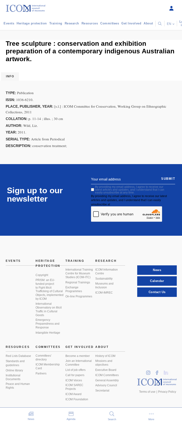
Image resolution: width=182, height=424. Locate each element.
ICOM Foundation (76, 399)
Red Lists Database (18, 356)
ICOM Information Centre (106, 271)
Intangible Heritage (48, 332)
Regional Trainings (77, 282)
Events (9, 23)
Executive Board (105, 370)
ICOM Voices (73, 380)
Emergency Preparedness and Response (47, 323)
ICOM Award (73, 394)
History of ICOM (105, 356)
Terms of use (147, 391)
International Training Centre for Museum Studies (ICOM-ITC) (79, 273)
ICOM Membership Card (48, 366)
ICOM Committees (107, 375)
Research (72, 23)
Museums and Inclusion (104, 285)
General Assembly (107, 380)
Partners (41, 373)
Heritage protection (32, 23)
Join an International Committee (78, 362)
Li (167, 371)
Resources (90, 23)
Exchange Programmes (73, 289)
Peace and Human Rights (18, 385)
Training (55, 23)
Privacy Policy (167, 391)
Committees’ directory (44, 357)
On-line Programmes (78, 296)
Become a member (77, 356)
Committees (109, 23)
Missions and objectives (103, 362)
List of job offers (75, 370)
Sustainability (104, 278)
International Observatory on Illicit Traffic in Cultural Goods (49, 309)
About (148, 23)
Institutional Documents (13, 377)
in (150, 371)
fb (158, 371)
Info (10, 76)
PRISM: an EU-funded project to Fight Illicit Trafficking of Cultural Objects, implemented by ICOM (50, 289)
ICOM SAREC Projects (74, 387)
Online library (14, 370)
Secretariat (102, 390)
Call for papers (74, 375)
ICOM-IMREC (104, 292)
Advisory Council (106, 385)
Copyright (42, 275)
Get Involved (131, 23)
